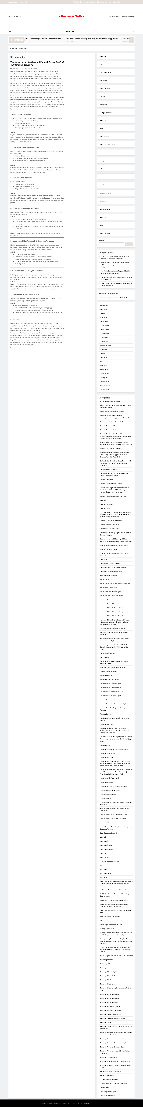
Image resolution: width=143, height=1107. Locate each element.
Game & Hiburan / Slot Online (109, 525)
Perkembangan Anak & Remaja (110, 790)
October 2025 (104, 341)
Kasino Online (104, 580)
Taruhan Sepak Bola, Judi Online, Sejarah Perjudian (116, 956)
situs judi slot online (106, 849)
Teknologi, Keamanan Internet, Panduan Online (115, 1061)
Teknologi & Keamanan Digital (110, 994)
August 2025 (104, 349)
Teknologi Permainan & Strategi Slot (112, 1047)
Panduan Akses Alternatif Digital (110, 684)
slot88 (102, 185)
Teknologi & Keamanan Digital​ (110, 998)
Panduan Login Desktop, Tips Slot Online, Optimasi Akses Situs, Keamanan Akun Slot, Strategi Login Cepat (116, 739)
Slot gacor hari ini (106, 113)
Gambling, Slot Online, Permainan (111, 521)
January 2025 (104, 378)
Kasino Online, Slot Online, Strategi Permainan (115, 584)
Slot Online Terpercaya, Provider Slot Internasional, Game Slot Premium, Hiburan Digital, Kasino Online (116, 884)
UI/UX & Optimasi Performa (109, 1080)
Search (101, 240)
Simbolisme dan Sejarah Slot (109, 833)
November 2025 (105, 337)
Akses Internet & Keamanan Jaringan (112, 411)
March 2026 (104, 321)
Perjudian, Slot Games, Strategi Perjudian (113, 786)
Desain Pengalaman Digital (109, 469)
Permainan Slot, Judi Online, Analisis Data (113, 819)
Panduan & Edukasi (106, 675)
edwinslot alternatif (106, 504)
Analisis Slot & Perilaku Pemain (110, 448)
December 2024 (105, 382)
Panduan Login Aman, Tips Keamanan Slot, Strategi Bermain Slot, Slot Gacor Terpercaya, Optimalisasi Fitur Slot (114, 731)
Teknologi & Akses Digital (108, 972)
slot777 (102, 920)
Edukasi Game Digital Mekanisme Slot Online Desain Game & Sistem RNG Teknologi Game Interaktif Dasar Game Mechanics (114, 490)
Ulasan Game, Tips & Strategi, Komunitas (113, 1084)
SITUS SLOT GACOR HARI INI (109, 861)
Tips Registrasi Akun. (107, 1075)
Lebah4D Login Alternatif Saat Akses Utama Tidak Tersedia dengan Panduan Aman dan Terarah (115, 265)
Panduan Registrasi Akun (108, 753)
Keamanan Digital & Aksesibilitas (111, 604)
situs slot (103, 121)
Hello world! (124, 297)
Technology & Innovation (108, 964)
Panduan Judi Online (106, 724)
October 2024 (104, 390)
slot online (103, 877)
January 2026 (104, 329)
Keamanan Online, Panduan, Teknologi (112, 628)
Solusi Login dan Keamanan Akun (111, 925)
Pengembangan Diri (106, 782)
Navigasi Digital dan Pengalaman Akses (113, 667)
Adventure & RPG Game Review (110, 401)
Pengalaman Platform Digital (109, 778)
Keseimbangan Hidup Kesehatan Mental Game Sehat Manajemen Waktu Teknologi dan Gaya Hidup (115, 647)
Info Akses (103, 559)
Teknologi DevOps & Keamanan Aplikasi (113, 1018)
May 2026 (103, 313)
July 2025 (103, 353)
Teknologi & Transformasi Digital (110, 1010)
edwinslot (103, 500)
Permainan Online (105, 798)
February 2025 (104, 374)
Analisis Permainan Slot (108, 430)
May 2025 (103, 361)
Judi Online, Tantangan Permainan (111, 571)
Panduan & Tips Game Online (109, 679)
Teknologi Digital (105, 1022)
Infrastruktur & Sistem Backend (110, 563)
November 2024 (105, 386)
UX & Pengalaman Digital (108, 1092)
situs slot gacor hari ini (107, 145)
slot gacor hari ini (105, 72)
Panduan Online (105, 745)
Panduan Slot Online (106, 757)
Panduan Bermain (105, 714)
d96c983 (15, 68)
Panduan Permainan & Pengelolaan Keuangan (114, 749)
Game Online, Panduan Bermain (110, 529)
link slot (102, 97)
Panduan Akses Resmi (107, 700)
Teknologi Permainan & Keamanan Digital (113, 1043)
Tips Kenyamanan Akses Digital (110, 1071)
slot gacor (103, 81)
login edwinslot (105, 657)
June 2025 (103, 357)
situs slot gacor (105, 88)
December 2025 (105, 333)
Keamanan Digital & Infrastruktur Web (112, 608)
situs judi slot (104, 841)
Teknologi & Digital (106, 980)
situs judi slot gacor (106, 845)
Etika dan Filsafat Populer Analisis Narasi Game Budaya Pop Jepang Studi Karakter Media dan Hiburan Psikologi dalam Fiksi (115, 514)
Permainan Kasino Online (108, 794)
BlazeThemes (84, 1103)
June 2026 (103, 309)
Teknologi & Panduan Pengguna (110, 1006)
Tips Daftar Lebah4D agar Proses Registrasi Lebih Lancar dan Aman (99, 2)
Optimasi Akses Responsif (108, 671)
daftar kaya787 (27, 151)
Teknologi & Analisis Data (108, 976)
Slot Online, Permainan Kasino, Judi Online (114, 900)
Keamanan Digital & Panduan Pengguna (112, 612)
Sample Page (69, 31)
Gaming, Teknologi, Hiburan (109, 549)
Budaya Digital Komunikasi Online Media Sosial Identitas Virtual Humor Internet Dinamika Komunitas (115, 463)
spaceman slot (105, 209)
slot (101, 64)
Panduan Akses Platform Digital (110, 696)
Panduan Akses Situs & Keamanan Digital (113, 704)
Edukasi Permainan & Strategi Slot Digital (113, 496)
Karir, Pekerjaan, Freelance (108, 575)
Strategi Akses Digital (107, 929)
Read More (13, 348)
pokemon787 (104, 823)
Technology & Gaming (107, 960)
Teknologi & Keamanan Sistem (110, 1002)
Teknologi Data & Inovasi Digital (110, 1014)
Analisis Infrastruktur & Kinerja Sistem (112, 422)
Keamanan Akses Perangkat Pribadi (111, 596)
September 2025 (105, 345)
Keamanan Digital (105, 600)
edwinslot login (105, 508)
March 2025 (104, 370)
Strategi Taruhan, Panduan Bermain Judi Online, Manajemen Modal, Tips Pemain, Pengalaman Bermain (115, 949)
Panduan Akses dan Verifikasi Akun (111, 692)
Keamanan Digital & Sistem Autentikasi (112, 616)
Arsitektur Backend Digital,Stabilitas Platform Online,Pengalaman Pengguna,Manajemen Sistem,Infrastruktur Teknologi (114, 455)
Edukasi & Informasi (106, 480)
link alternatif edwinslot (107, 653)
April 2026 (103, 317)
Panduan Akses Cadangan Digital (111, 688)
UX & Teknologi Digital (107, 1096)
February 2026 (104, 325)
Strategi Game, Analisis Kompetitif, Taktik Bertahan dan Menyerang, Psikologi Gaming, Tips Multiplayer (116, 941)
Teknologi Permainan (107, 1039)
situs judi (103, 837)
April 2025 (103, 366)
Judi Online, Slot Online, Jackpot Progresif (113, 567)
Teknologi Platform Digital (108, 1057)
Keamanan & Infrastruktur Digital (110, 592)
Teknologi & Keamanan (107, 984)
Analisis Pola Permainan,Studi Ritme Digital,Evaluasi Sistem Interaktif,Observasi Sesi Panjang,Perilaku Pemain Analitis (115, 436)
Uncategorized (104, 1088)
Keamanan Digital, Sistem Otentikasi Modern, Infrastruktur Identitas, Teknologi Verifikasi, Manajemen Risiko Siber (114, 622)
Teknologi (103, 968)
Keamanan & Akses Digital (108, 588)
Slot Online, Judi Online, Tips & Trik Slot (113, 890)
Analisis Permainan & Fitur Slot (110, 426)
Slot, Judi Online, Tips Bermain (110, 917)
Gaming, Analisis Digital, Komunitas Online (114, 545)
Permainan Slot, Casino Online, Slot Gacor (113, 815)
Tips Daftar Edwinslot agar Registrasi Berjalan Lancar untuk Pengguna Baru (62, 39)
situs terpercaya (105, 137)
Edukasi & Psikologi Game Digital (111, 484)
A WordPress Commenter (108, 297)
